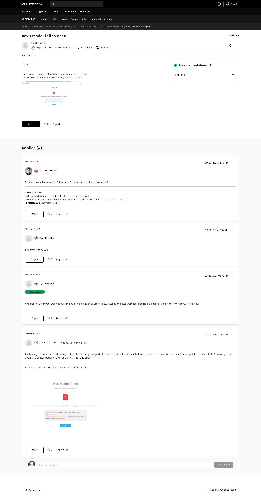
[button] (238, 45)
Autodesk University (102, 19)
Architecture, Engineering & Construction (50, 26)
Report (56, 124)
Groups (74, 19)
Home (24, 26)
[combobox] (76, 4)
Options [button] (233, 35)
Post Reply (224, 464)
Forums (43, 19)
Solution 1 (179, 75)
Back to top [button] (35, 490)
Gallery (85, 19)
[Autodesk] (32, 4)
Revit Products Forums (84, 26)
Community (28, 19)
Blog (55, 19)
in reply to (73, 342)
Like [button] (45, 124)
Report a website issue (223, 489)
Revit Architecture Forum (110, 26)
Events (64, 19)
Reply (30, 124)
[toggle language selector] (219, 4)
